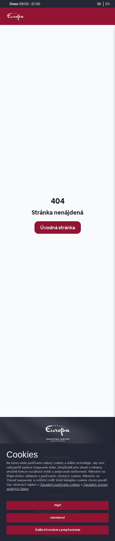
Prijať (57, 505)
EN (107, 4)
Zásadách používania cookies (60, 484)
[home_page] (15, 16)
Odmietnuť (57, 518)
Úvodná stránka (57, 227)
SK (99, 4)
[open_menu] (107, 16)
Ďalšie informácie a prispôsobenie (57, 530)
